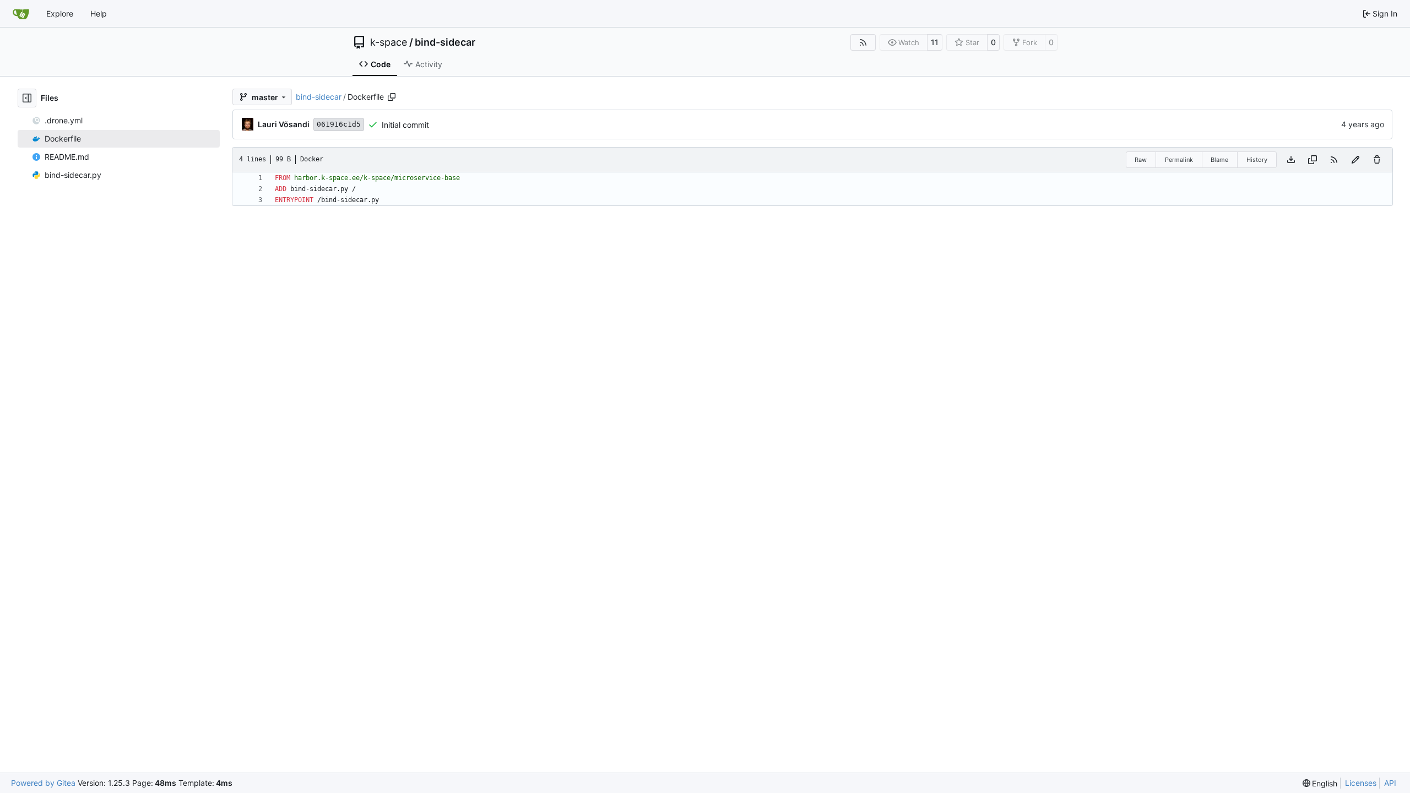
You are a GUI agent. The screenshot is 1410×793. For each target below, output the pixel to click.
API (1390, 782)
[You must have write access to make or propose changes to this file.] (1377, 160)
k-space (388, 42)
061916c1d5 (339, 124)
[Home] (21, 14)
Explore (59, 13)
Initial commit (405, 124)
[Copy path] (391, 97)
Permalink (1179, 160)
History (1256, 160)
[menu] (1320, 783)
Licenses (1360, 782)
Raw (1141, 160)
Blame (1219, 160)
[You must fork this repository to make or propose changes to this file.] (1355, 160)
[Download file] (1291, 160)
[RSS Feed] (863, 42)
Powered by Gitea (43, 782)
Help (98, 13)
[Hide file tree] (27, 98)
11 (935, 42)
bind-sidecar (445, 42)
